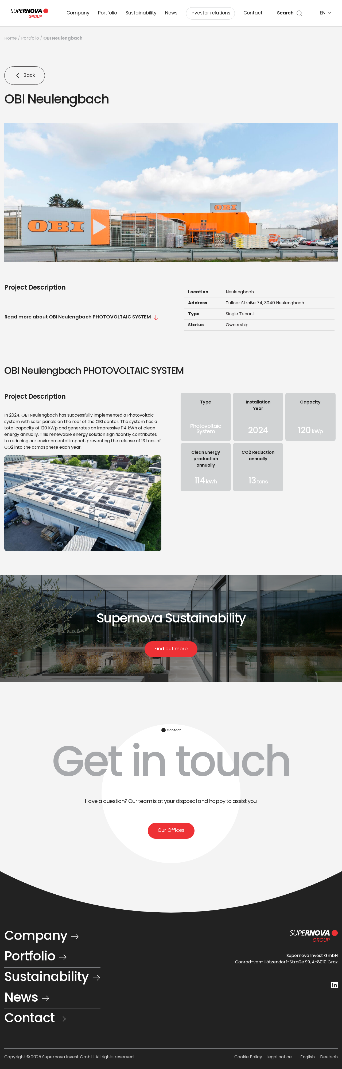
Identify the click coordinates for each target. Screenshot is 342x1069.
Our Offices (171, 831)
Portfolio (107, 13)
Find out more (171, 649)
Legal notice (279, 1057)
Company (78, 13)
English (307, 1057)
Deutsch (329, 1057)
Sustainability (141, 13)
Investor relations (210, 13)
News (171, 13)
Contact (253, 13)
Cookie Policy (248, 1057)
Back (29, 75)
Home (10, 38)
